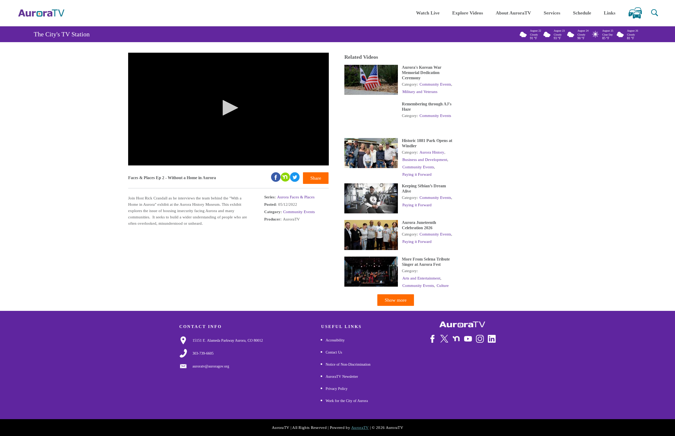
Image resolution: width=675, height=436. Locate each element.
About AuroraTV (513, 13)
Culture (443, 285)
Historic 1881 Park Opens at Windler (427, 143)
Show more (396, 300)
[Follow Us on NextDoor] (456, 339)
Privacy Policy (337, 389)
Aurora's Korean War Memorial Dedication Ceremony (421, 72)
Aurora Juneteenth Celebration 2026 (419, 225)
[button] (654, 13)
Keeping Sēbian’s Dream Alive (424, 188)
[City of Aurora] (462, 324)
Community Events (299, 212)
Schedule (582, 13)
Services (552, 13)
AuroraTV (360, 427)
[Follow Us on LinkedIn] (492, 339)
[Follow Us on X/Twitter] (444, 338)
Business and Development (424, 160)
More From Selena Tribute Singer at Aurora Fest (426, 262)
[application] (228, 109)
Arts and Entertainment (421, 278)
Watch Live (428, 13)
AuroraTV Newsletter (342, 377)
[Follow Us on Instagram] (480, 339)
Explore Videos (467, 13)
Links (609, 13)
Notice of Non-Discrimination (348, 364)
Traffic (635, 13)
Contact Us (334, 352)
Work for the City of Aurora (347, 401)
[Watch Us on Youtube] (468, 339)
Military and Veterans (419, 92)
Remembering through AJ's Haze (426, 106)
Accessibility (335, 340)
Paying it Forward (417, 174)
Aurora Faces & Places (296, 197)
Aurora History (432, 152)
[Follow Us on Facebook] (432, 339)
